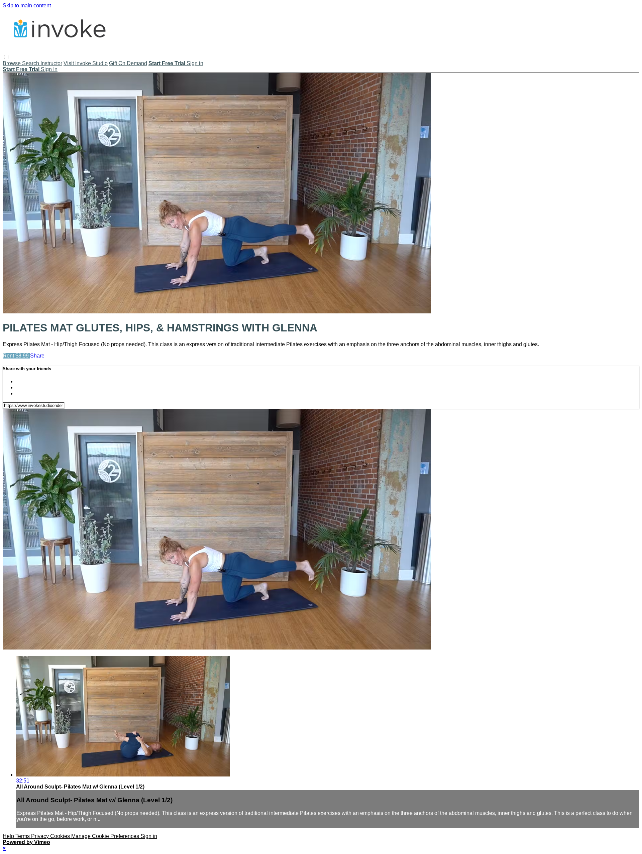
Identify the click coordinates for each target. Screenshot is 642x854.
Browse (12, 63)
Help (9, 836)
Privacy (40, 836)
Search (31, 63)
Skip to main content (27, 5)
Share (37, 356)
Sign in (195, 63)
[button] (6, 57)
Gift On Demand (128, 63)
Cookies (60, 836)
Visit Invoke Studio (86, 63)
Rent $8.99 (16, 356)
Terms (23, 836)
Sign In (49, 69)
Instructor (51, 63)
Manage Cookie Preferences (105, 836)
